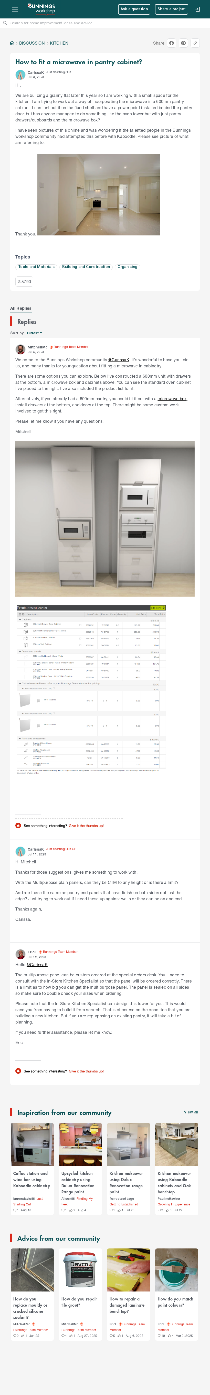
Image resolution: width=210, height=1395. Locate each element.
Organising (127, 267)
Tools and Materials (36, 267)
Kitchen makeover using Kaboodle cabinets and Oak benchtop (174, 1182)
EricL (113, 1324)
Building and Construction (86, 267)
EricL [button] (32, 952)
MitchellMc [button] (38, 347)
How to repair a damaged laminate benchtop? (127, 1305)
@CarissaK (118, 359)
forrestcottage (122, 1198)
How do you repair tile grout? (79, 1302)
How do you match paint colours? (175, 1302)
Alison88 (68, 1198)
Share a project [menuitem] (172, 9)
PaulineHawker (169, 1198)
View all (191, 1112)
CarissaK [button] (36, 72)
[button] (20, 75)
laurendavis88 (24, 1198)
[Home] (12, 43)
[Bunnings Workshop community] (42, 9)
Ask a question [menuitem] (134, 9)
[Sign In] (197, 9)
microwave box (172, 398)
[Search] (5, 23)
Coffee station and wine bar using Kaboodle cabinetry (31, 1179)
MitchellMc (21, 1324)
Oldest (33, 333)
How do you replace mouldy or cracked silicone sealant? (30, 1308)
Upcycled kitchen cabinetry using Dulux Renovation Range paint (77, 1182)
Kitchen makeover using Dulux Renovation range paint (126, 1182)
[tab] (21, 308)
